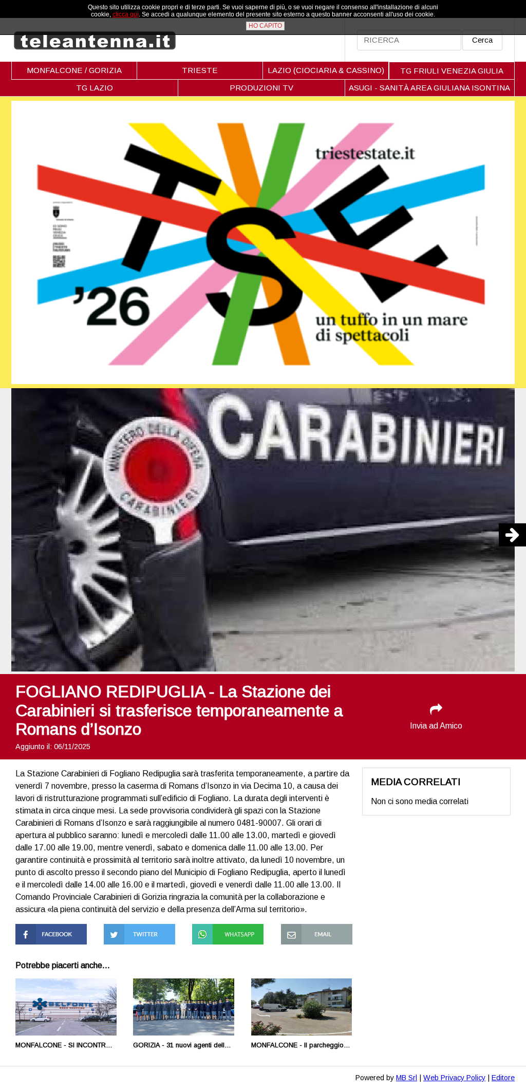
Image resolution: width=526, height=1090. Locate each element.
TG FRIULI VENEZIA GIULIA (451, 70)
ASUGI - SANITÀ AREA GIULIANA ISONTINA (429, 87)
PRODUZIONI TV (261, 87)
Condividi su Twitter (139, 928)
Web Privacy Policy (454, 1078)
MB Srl (406, 1078)
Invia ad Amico (436, 725)
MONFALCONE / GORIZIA (74, 70)
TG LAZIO (94, 87)
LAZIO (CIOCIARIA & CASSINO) (326, 70)
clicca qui (125, 14)
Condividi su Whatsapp (213, 933)
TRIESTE (200, 70)
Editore (503, 1078)
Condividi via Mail (311, 928)
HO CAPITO (265, 25)
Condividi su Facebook (36, 933)
